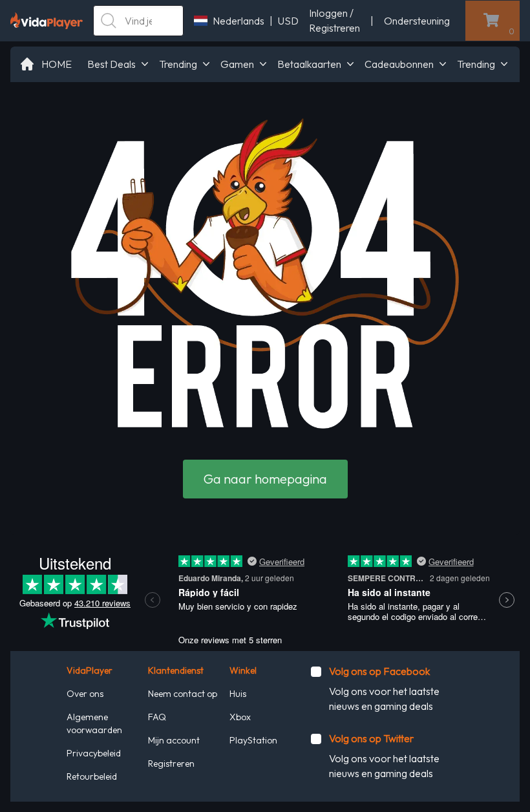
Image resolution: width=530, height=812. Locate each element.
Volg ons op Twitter (371, 738)
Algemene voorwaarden (94, 723)
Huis (237, 694)
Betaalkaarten (309, 64)
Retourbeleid (92, 776)
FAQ (157, 717)
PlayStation (253, 740)
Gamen (237, 64)
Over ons (85, 694)
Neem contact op (182, 694)
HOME (56, 64)
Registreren (171, 763)
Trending (178, 64)
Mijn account (174, 740)
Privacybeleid (94, 753)
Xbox (240, 717)
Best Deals (111, 64)
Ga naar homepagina (265, 479)
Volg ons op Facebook (379, 671)
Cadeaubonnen (399, 64)
